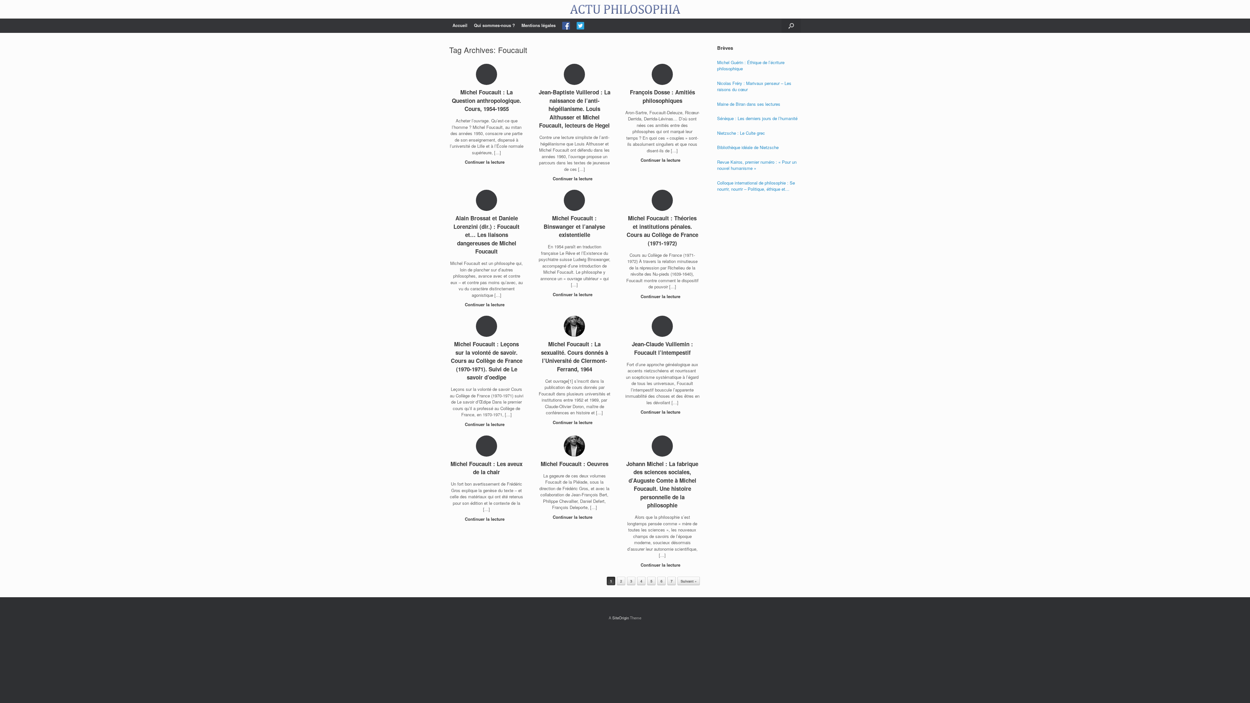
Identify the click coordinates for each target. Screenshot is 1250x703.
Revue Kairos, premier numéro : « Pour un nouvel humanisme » (757, 165)
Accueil (459, 25)
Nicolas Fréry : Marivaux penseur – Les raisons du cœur (754, 86)
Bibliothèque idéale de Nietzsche (748, 147)
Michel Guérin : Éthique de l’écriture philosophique (751, 65)
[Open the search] (791, 26)
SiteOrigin (620, 617)
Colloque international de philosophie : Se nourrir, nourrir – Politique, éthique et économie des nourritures (756, 186)
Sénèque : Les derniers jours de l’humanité (757, 118)
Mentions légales (538, 25)
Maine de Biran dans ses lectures (748, 104)
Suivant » (689, 581)
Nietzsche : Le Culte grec (741, 133)
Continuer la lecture (485, 162)
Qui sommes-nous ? (494, 25)
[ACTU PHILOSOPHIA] (625, 9)
